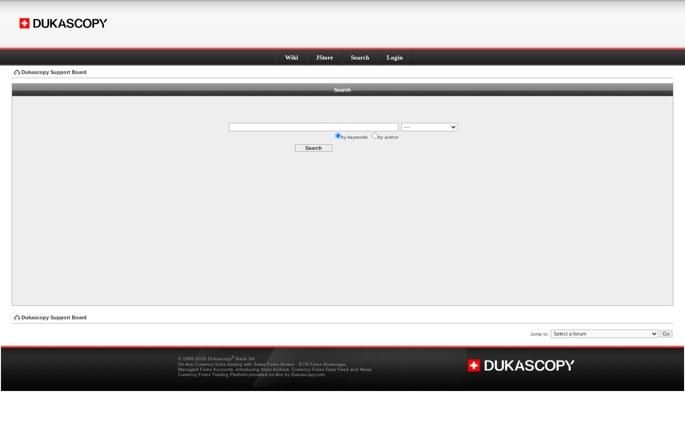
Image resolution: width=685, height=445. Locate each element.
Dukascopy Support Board (54, 72)
